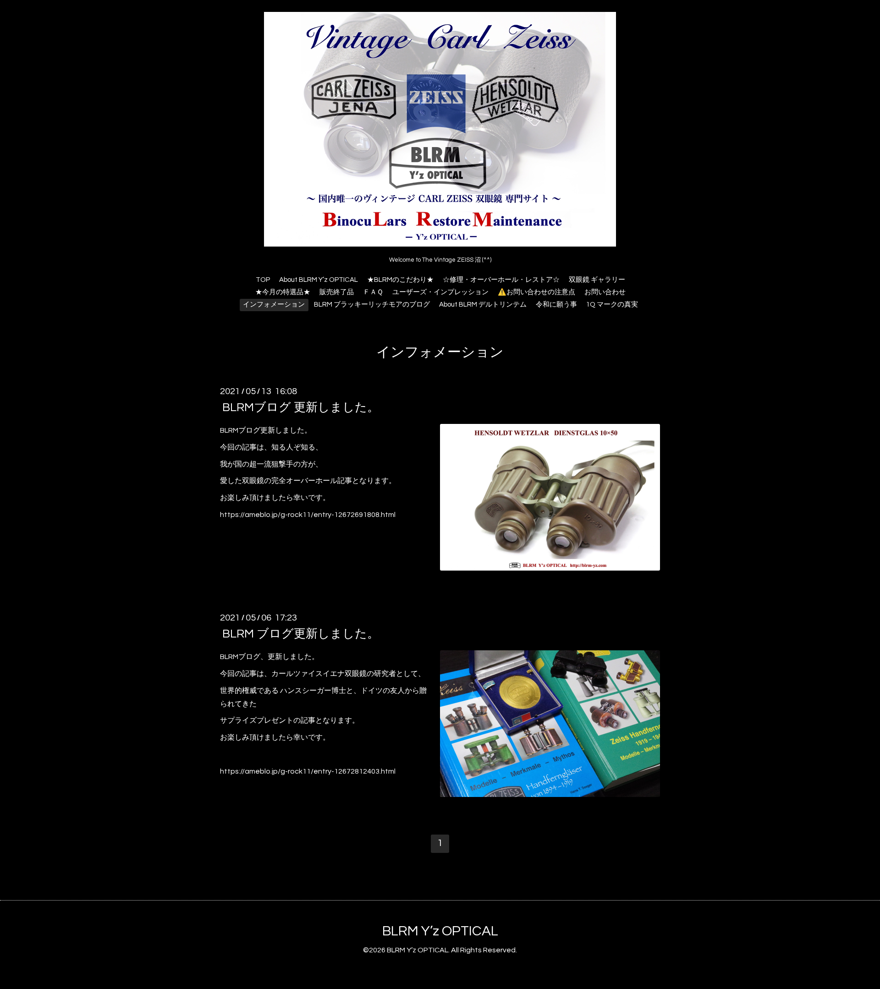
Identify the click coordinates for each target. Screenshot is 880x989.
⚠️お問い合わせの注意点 (536, 292)
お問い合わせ (605, 292)
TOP (263, 279)
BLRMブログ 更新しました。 (300, 407)
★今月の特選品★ (282, 292)
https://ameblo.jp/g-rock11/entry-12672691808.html (308, 514)
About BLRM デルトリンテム (483, 304)
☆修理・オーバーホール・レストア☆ (501, 279)
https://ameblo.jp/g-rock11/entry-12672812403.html (308, 771)
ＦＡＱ (373, 292)
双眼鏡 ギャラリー (597, 279)
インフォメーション (274, 304)
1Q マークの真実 (612, 304)
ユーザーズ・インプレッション (440, 292)
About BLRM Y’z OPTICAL (318, 279)
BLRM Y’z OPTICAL (440, 931)
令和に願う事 (556, 304)
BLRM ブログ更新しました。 (300, 634)
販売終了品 (336, 292)
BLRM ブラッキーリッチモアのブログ (372, 304)
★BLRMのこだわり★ (400, 279)
